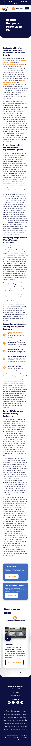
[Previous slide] (11, 672)
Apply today (12, 576)
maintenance (7, 84)
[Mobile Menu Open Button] (27, 8)
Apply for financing (11, 2)
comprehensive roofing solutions (14, 64)
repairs (14, 82)
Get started (12, 595)
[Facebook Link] (9, 702)
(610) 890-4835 (20, 2)
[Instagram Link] (13, 702)
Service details (15, 662)
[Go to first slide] (19, 672)
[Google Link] (21, 702)
